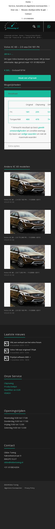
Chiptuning (9, 383)
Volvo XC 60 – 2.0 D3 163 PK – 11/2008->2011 (22, 310)
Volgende (47, 227)
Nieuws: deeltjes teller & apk (33, 10)
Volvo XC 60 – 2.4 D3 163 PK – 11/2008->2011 (22, 200)
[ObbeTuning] (23, 26)
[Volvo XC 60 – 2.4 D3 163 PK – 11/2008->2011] (27, 184)
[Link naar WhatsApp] (49, 26)
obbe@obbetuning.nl (13, 462)
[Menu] (38, 26)
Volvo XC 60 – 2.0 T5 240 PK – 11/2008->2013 (22, 237)
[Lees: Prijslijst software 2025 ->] (6, 358)
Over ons (14, 10)
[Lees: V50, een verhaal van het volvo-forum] (6, 343)
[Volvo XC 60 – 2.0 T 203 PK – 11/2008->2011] (27, 257)
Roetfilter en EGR (12, 390)
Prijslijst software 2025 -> (20, 357)
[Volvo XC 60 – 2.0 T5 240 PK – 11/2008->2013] (27, 222)
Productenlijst (10, 386)
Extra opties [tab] (14, 146)
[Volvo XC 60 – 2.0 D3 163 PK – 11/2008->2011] (27, 295)
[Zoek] (32, 26)
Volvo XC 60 (9, 202)
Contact (28, 14)
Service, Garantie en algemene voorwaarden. (28, 6)
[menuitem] (28, 2)
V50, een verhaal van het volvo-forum (25, 342)
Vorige (8, 227)
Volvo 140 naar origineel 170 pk (23, 349)
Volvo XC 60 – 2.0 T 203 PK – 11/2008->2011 (22, 273)
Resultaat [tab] (13, 93)
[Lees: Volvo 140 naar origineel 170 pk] (6, 351)
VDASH (7, 393)
